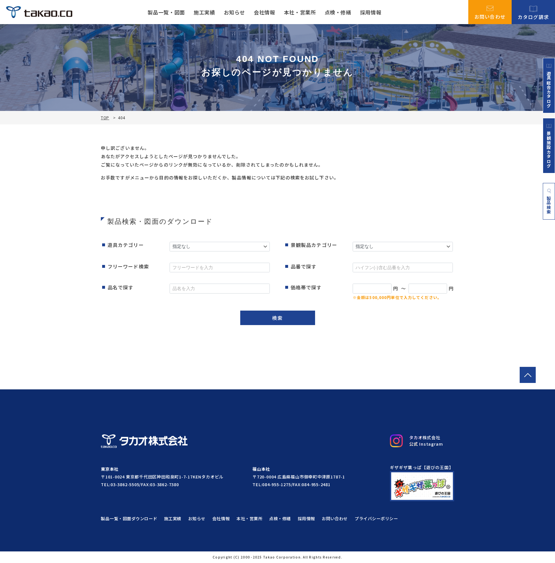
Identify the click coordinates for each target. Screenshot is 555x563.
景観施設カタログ (548, 149)
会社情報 (264, 12)
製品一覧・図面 (166, 12)
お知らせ (234, 12)
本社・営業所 (300, 12)
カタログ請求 (533, 16)
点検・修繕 (338, 12)
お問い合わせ (490, 16)
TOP (105, 117)
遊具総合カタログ (548, 89)
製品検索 (549, 205)
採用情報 (371, 12)
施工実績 (204, 12)
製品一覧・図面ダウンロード (129, 518)
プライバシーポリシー (376, 518)
